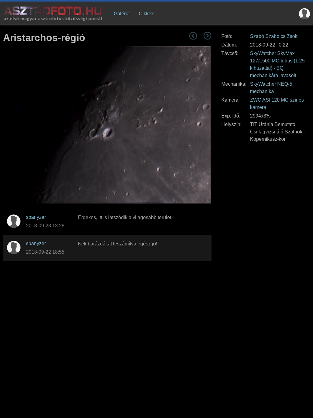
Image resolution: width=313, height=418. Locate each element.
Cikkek (146, 13)
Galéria (122, 13)
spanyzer (36, 217)
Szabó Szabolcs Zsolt (273, 36)
